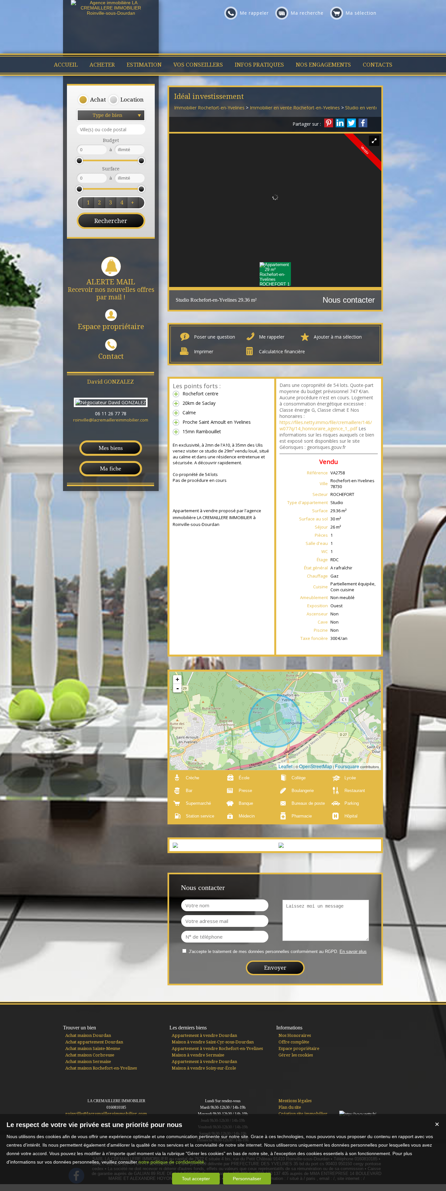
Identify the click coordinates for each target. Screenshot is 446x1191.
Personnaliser (247, 1178)
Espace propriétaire (111, 327)
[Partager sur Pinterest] (328, 123)
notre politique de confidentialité (171, 1162)
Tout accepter (196, 1178)
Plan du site (290, 1107)
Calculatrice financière (282, 351)
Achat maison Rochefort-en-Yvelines (101, 1068)
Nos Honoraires (295, 1035)
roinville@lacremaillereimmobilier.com (110, 420)
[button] (92, 100)
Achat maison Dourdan (88, 1035)
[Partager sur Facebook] (362, 123)
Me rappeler (271, 337)
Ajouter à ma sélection (338, 337)
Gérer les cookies (296, 1055)
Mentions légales (295, 1100)
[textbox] (111, 129)
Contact (111, 356)
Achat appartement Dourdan (94, 1042)
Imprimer (203, 351)
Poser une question (214, 337)
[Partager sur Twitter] (351, 123)
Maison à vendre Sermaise (198, 1055)
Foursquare (347, 766)
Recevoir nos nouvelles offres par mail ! (111, 289)
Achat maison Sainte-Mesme (92, 1048)
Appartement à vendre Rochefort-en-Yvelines (217, 1048)
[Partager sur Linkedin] (340, 123)
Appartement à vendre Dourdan (204, 1035)
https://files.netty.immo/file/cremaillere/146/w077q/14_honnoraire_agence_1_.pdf (325, 425)
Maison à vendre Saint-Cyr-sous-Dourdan (213, 1042)
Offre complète (294, 1042)
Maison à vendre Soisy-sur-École (204, 1068)
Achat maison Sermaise (88, 1061)
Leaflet (286, 766)
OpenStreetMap (315, 766)
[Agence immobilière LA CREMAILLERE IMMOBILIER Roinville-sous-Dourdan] (111, 13)
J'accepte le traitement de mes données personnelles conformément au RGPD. (263, 951)
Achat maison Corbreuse (89, 1055)
